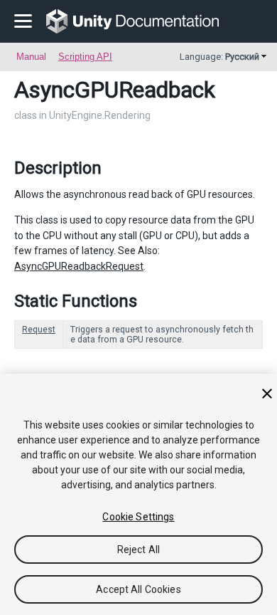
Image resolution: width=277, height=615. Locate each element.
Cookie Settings (138, 516)
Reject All (138, 549)
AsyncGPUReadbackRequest (78, 266)
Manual (31, 56)
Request (38, 330)
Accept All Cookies (138, 589)
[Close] (267, 393)
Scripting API (85, 56)
